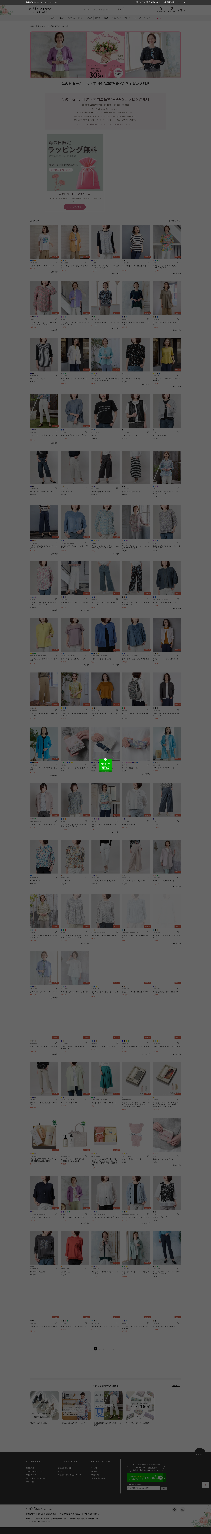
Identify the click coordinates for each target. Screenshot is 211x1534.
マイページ (181, 2)
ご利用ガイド (140, 2)
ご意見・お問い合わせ (153, 2)
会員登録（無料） (169, 2)
